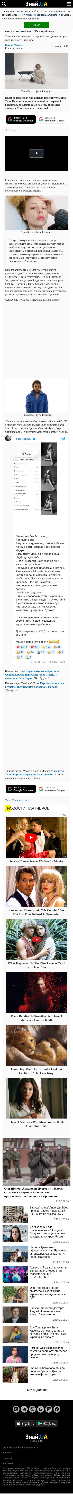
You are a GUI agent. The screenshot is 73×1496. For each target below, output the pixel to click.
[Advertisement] (36, 340)
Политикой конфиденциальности (39, 14)
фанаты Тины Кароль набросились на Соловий (34, 772)
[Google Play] (47, 1423)
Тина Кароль (19, 800)
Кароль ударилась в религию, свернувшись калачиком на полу (34, 685)
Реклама (7, 1452)
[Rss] (16, 1409)
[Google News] (40, 1409)
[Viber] (32, 1409)
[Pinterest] (56, 1409)
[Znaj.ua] (36, 4)
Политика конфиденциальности (20, 1447)
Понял (36, 24)
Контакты (8, 1463)
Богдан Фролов (14, 45)
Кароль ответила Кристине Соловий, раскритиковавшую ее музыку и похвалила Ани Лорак (32, 674)
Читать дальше (36, 1390)
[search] (4, 4)
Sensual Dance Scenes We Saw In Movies (36, 861)
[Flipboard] (48, 1409)
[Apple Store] (25, 1423)
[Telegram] (24, 1409)
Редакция (8, 1458)
